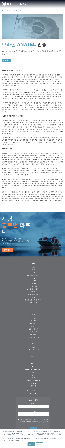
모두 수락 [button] (31, 444)
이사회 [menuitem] (33, 377)
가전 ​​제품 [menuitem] (33, 278)
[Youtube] (25, 4)
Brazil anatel (23, 11)
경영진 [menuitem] (33, 372)
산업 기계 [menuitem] (33, 283)
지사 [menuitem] (33, 367)
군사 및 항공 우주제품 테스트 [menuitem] (33, 300)
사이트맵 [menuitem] (33, 383)
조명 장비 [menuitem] (33, 291)
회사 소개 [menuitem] (33, 363)
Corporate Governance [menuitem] (33, 380)
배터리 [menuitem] (33, 270)
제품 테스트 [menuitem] (33, 323)
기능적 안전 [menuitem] (33, 334)
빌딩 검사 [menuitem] (33, 272)
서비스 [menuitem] (33, 314)
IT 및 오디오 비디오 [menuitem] (33, 286)
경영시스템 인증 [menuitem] (33, 329)
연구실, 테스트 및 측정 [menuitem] (33, 289)
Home (3, 11)
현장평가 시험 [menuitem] (33, 331)
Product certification (13, 11)
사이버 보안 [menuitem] (33, 326)
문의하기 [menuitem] (33, 386)
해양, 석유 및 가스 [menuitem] (33, 294)
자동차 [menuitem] (33, 267)
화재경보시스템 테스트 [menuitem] (33, 275)
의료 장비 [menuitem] (33, 297)
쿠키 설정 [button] (24, 444)
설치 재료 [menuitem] (33, 281)
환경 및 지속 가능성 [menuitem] (33, 337)
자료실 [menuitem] (33, 343)
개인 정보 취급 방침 (42, 421)
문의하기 (7, 250)
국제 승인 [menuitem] (33, 318)
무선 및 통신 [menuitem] (33, 302)
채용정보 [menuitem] (33, 375)
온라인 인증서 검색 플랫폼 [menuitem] (33, 349)
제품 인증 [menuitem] (33, 321)
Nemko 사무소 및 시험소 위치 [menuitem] (33, 369)
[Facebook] (23, 4)
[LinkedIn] (21, 4)
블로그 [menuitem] (33, 356)
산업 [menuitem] (33, 264)
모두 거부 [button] (39, 444)
